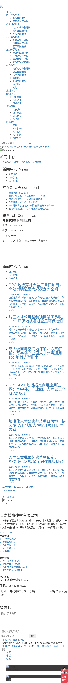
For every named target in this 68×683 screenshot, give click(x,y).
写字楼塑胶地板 (20, 43)
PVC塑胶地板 (16, 146)
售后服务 (17, 137)
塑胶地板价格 (42, 146)
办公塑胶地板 (13, 36)
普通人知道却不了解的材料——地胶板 (27, 195)
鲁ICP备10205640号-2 (13, 645)
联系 (15, 125)
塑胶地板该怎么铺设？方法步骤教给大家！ (30, 208)
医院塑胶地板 (19, 17)
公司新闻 (17, 96)
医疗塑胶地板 (13, 14)
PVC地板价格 (29, 146)
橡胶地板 (17, 77)
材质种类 (10, 65)
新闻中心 (10, 93)
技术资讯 (17, 103)
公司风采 (17, 112)
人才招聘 (17, 128)
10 (15, 490)
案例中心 (10, 90)
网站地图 (6, 639)
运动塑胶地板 (13, 49)
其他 (15, 87)
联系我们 (10, 122)
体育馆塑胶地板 (20, 55)
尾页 (12, 496)
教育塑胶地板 (13, 24)
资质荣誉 (17, 115)
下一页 (5, 496)
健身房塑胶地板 (20, 52)
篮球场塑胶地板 (20, 58)
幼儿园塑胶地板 (20, 30)
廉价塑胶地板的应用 (19, 192)
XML (21, 639)
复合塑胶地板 (19, 71)
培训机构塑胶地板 (21, 27)
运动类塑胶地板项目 (11, 570)
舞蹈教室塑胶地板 (21, 62)
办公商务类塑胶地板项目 (13, 567)
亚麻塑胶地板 (19, 81)
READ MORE (6, 532)
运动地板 (17, 84)
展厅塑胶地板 (19, 46)
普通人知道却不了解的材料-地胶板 (26, 199)
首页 (8, 11)
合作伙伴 (17, 118)
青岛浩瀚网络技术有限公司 (50, 645)
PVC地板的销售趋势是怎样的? (24, 202)
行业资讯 (17, 99)
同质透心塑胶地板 (21, 68)
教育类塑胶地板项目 (11, 563)
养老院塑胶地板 (20, 21)
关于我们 (17, 109)
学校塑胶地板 (19, 33)
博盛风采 (10, 106)
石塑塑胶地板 (19, 74)
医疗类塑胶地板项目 (11, 560)
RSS (15, 639)
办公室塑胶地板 (20, 40)
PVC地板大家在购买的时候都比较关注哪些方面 (32, 205)
